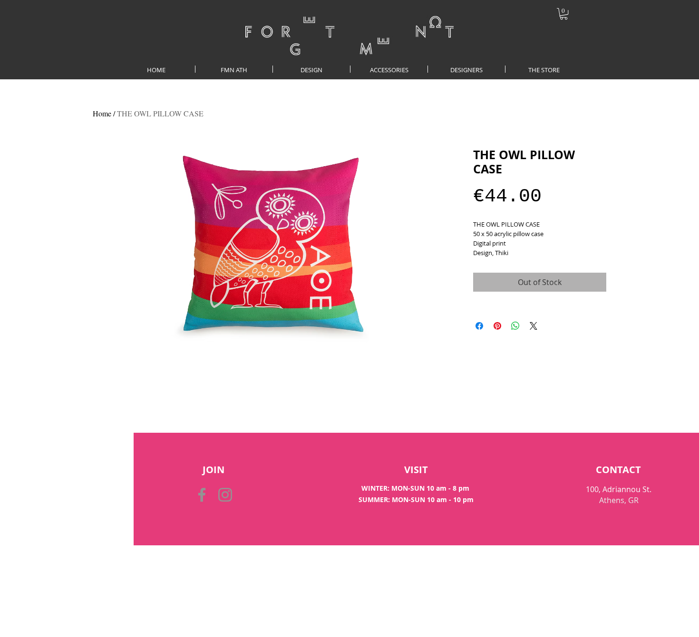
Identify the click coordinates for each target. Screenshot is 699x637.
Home (102, 113)
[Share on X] (533, 326)
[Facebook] (202, 494)
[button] (564, 13)
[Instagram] (225, 494)
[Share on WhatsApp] (515, 326)
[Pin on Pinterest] (497, 326)
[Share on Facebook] (479, 326)
